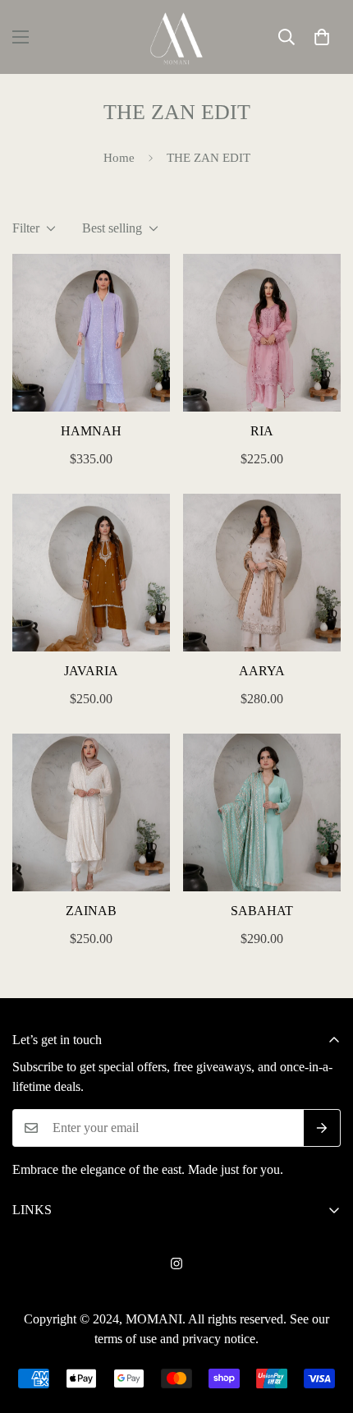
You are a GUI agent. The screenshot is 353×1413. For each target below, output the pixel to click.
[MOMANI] (176, 37)
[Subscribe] (322, 1128)
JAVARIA (91, 671)
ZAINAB (91, 911)
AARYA (262, 671)
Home (119, 157)
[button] (322, 37)
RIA (261, 431)
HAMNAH (91, 431)
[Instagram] (176, 1263)
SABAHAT (262, 911)
